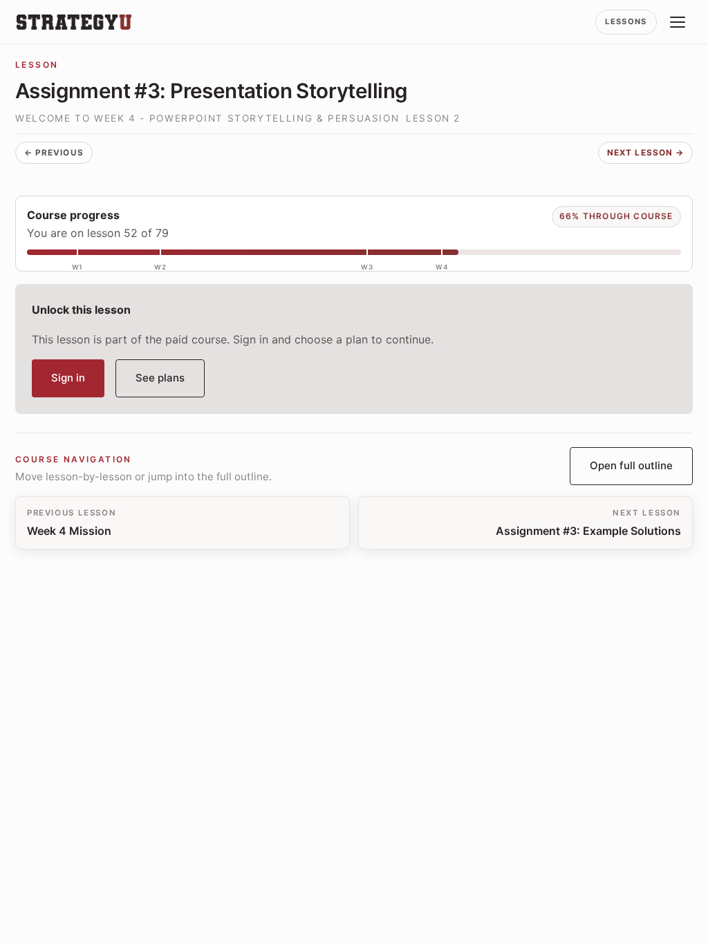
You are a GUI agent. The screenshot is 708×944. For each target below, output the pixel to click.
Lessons (625, 21)
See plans (160, 377)
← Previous (54, 153)
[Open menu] (677, 22)
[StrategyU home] (74, 22)
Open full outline (631, 465)
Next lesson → (645, 153)
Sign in (68, 377)
